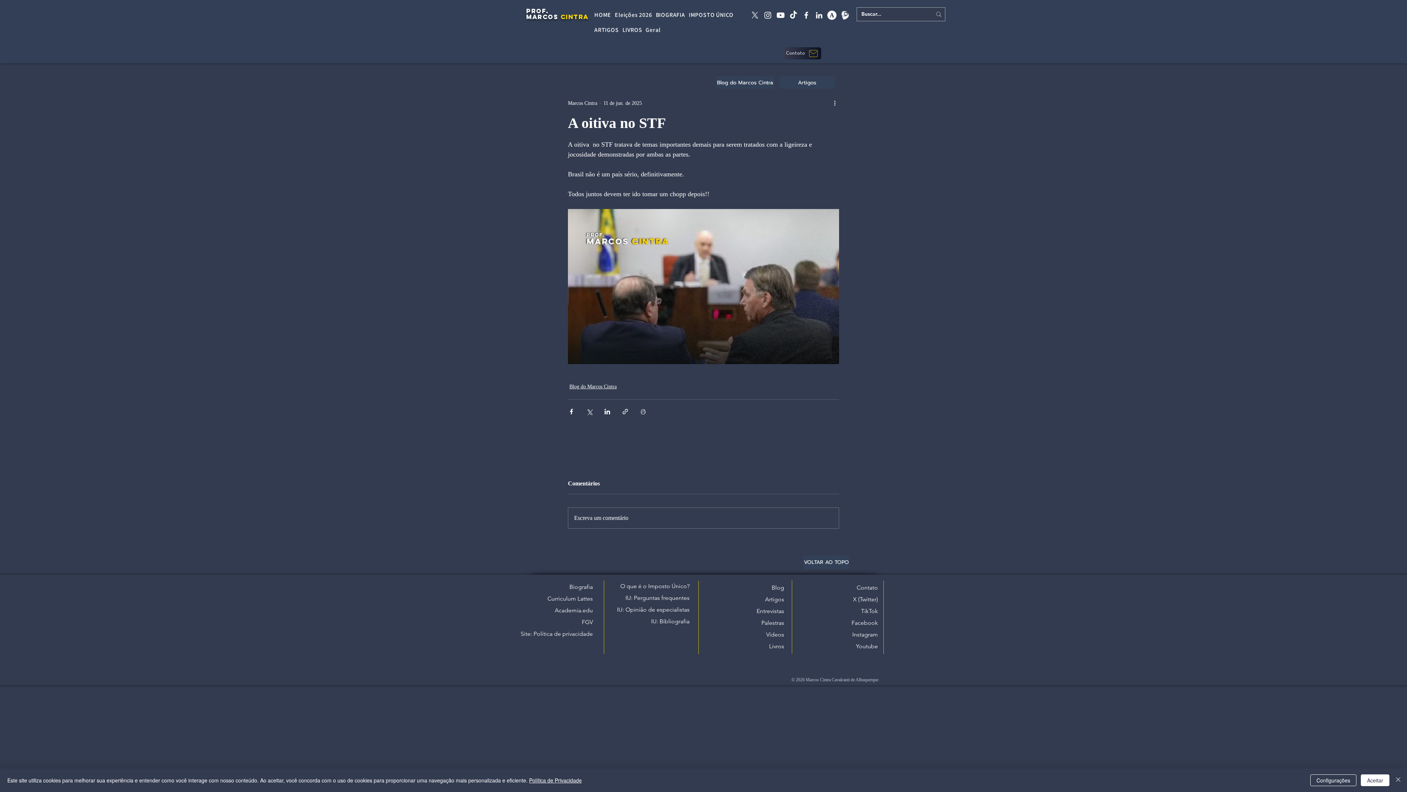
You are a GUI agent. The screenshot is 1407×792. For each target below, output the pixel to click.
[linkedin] (819, 15)
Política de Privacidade (555, 780)
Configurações (1333, 780)
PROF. (537, 11)
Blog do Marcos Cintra (593, 386)
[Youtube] (780, 15)
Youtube (867, 646)
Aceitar (1375, 780)
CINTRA (575, 17)
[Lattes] (844, 15)
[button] (802, 53)
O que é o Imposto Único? (655, 586)
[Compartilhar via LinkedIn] (607, 411)
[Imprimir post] (643, 411)
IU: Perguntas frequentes (657, 597)
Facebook (865, 622)
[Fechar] (1398, 780)
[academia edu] (832, 15)
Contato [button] (867, 587)
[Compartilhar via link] (625, 411)
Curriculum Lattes (570, 598)
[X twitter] (755, 15)
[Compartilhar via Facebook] (571, 411)
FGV (587, 622)
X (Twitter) (865, 599)
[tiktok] (793, 15)
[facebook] (806, 15)
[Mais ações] (834, 103)
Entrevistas (770, 611)
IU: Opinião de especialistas (653, 609)
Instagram (865, 634)
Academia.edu (574, 610)
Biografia (581, 586)
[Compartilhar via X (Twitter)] (589, 411)
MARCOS (542, 17)
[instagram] (767, 15)
